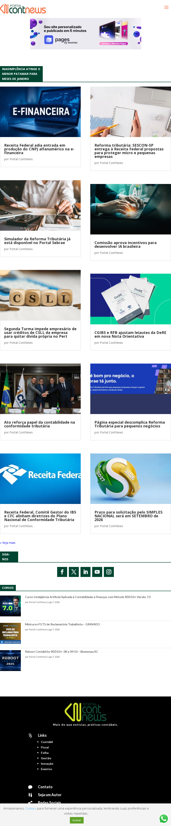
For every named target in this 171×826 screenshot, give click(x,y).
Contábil (47, 742)
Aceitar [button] (76, 820)
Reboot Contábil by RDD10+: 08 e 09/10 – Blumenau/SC (61, 651)
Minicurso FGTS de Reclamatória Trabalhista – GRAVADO (62, 624)
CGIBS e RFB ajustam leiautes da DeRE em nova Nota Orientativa (130, 334)
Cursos (8, 588)
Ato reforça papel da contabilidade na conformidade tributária (39, 424)
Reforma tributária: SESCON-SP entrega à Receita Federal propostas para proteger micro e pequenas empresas (128, 151)
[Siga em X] (74, 572)
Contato (45, 786)
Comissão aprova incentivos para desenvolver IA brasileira (125, 244)
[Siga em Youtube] (97, 572)
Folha (45, 752)
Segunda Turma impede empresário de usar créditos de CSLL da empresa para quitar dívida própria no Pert (40, 332)
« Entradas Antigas (12, 543)
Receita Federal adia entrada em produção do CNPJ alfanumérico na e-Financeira (39, 149)
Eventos (46, 769)
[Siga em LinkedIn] (85, 572)
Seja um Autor (50, 794)
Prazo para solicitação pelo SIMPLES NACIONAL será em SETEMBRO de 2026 (128, 516)
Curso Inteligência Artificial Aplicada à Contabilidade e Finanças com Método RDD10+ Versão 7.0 (88, 597)
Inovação (47, 763)
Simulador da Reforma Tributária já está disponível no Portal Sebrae (37, 240)
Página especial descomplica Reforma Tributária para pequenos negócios (129, 424)
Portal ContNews (21, 159)
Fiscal (45, 747)
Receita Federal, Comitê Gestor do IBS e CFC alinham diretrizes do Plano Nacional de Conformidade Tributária (40, 516)
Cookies (30, 808)
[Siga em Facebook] (62, 572)
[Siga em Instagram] (109, 572)
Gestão (46, 758)
